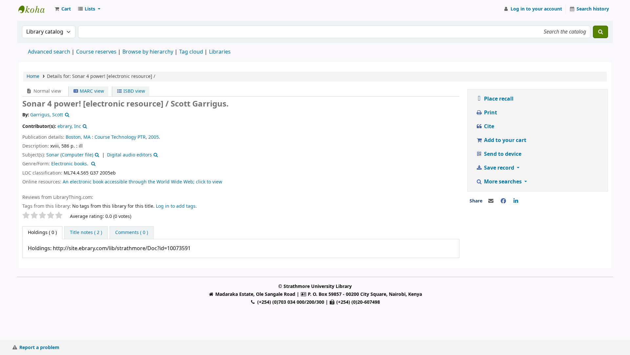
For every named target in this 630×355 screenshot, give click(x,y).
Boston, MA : (79, 137)
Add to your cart (504, 140)
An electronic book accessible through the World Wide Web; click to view (142, 181)
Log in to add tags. (176, 206)
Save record (499, 168)
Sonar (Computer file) (69, 155)
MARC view (91, 91)
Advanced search (49, 52)
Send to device (502, 154)
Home (33, 76)
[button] (62, 9)
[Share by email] (491, 201)
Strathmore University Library (34, 9)
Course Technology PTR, (120, 137)
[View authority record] (66, 114)
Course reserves (96, 52)
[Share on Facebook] (503, 201)
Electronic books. (69, 163)
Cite (488, 126)
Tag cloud (191, 52)
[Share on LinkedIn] (516, 201)
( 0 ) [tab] (42, 232)
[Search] (600, 32)
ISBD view (133, 91)
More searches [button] (503, 182)
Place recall (498, 99)
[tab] (86, 232)
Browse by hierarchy (147, 52)
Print (490, 113)
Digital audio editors (129, 155)
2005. (154, 137)
